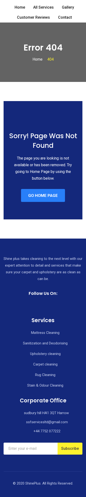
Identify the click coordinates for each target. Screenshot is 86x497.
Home (20, 7)
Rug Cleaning (45, 375)
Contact (65, 17)
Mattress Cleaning (45, 333)
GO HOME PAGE (43, 195)
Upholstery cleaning (45, 354)
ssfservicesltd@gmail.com (47, 422)
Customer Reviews (33, 17)
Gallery (68, 7)
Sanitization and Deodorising (45, 343)
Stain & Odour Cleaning (45, 385)
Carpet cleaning (45, 364)
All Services (43, 7)
